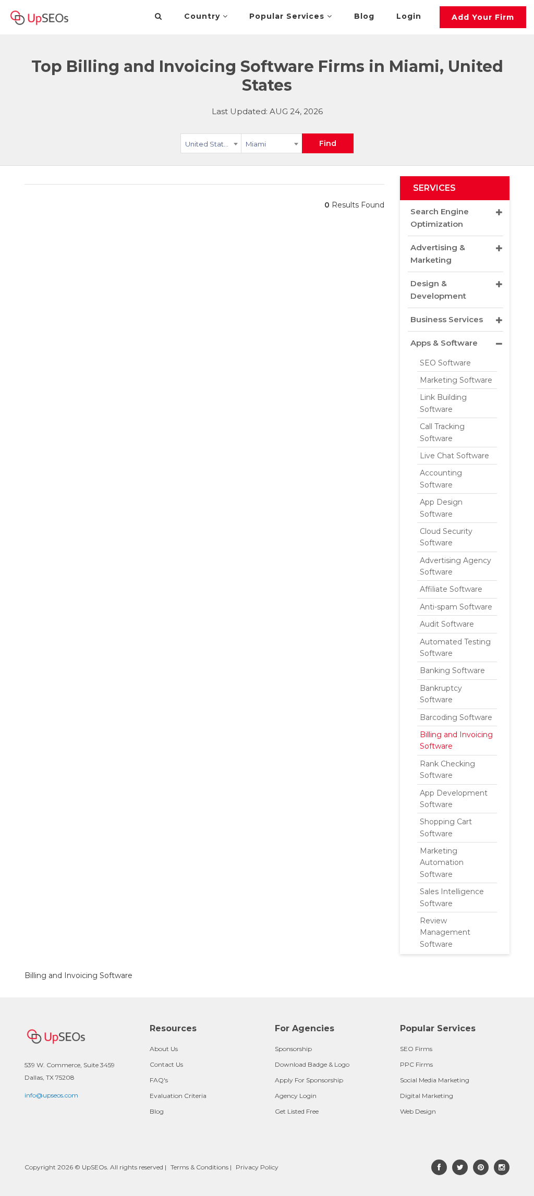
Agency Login (296, 1096)
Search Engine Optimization (439, 217)
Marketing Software (456, 380)
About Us (164, 1049)
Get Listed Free (297, 1111)
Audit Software (447, 624)
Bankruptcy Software (441, 694)
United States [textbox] (208, 144)
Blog (364, 16)
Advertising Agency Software (455, 566)
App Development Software (454, 798)
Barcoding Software (456, 717)
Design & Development (438, 289)
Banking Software (452, 670)
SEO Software (445, 363)
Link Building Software (443, 403)
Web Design (418, 1111)
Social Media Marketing (434, 1080)
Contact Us (166, 1064)
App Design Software (441, 507)
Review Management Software (445, 932)
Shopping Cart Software (446, 827)
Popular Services (288, 16)
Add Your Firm (483, 17)
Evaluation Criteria (178, 1096)
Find (327, 143)
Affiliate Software (451, 589)
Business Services (446, 319)
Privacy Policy (257, 1167)
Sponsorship (293, 1049)
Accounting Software (441, 478)
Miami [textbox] (256, 144)
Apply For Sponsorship (309, 1080)
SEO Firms (416, 1049)
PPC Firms (416, 1064)
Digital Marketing (426, 1096)
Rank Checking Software (447, 769)
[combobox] (210, 145)
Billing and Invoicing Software (456, 740)
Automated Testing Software (455, 647)
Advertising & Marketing (437, 253)
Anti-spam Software (456, 607)
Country (203, 16)
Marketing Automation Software (442, 862)
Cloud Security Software (446, 537)
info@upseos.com (51, 1095)
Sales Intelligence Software (452, 897)
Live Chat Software (454, 455)
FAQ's (159, 1080)
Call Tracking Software (442, 432)
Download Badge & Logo (312, 1064)
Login (408, 16)
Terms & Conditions (199, 1167)
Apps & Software (444, 343)
